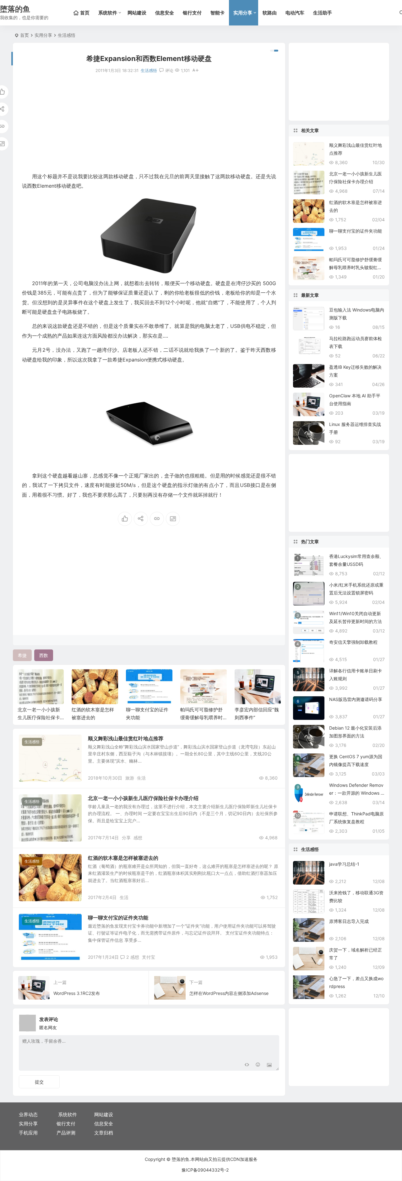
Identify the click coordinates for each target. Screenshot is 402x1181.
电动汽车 (294, 13)
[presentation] (244, 679)
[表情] (258, 1065)
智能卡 (217, 13)
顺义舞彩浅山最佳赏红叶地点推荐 (125, 738)
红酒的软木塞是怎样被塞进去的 (123, 858)
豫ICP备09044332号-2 (205, 1170)
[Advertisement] (149, 123)
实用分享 (242, 13)
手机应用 (28, 1133)
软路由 (270, 13)
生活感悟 (66, 35)
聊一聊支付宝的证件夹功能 (118, 917)
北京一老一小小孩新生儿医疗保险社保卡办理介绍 (143, 798)
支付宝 (148, 957)
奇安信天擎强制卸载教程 (353, 642)
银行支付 (192, 13)
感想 (137, 837)
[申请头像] (273, 1021)
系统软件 (107, 13)
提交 (39, 1081)
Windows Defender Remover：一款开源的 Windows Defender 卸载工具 (356, 792)
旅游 (129, 778)
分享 (126, 837)
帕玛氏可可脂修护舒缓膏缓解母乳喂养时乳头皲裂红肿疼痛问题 (355, 267)
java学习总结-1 (344, 864)
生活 (141, 778)
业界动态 (28, 1115)
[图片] (269, 1065)
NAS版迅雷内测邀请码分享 (355, 699)
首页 (24, 35)
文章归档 (103, 1133)
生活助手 (322, 13)
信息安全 (164, 13)
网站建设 (137, 13)
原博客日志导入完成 (349, 921)
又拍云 (214, 1159)
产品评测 (66, 1133)
